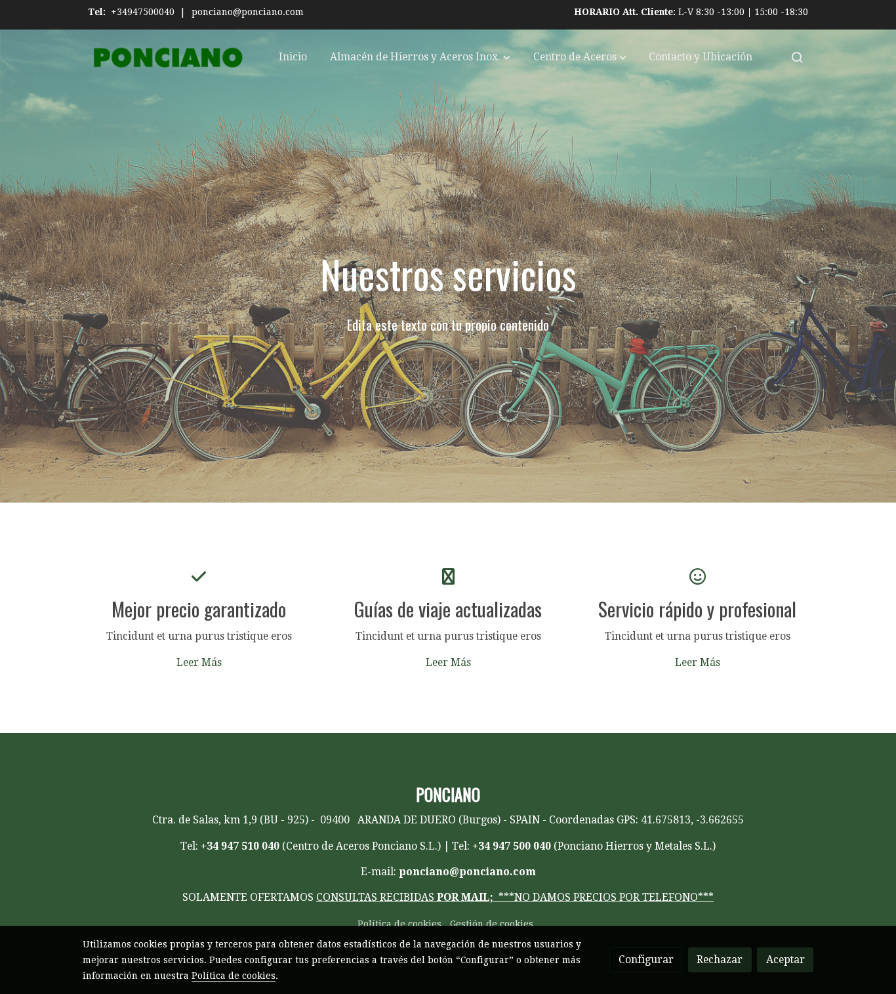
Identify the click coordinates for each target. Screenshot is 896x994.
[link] (166, 57)
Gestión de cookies (491, 924)
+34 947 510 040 (240, 846)
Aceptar (785, 959)
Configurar (646, 959)
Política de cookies (399, 924)
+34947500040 (142, 12)
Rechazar (720, 959)
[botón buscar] (797, 57)
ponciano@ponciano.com (248, 12)
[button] (420, 57)
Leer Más (199, 662)
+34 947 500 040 (511, 846)
